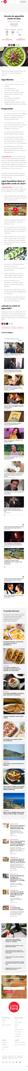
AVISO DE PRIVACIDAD (13, 996)
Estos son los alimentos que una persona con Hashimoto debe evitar (17, 827)
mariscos (20, 327)
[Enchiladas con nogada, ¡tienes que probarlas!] (14, 729)
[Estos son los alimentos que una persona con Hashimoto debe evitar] (6, 825)
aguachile (5, 311)
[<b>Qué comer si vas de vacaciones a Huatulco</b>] (14, 752)
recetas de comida (7, 39)
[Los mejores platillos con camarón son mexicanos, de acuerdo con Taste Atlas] (14, 656)
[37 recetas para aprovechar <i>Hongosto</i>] (6, 907)
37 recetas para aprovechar (16, 908)
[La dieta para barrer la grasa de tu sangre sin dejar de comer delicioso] (6, 859)
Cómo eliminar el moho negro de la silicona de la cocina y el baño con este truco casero (14, 951)
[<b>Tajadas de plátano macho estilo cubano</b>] (14, 706)
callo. (11, 177)
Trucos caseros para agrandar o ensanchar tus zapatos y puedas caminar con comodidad (13, 940)
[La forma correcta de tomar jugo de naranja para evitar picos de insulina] (6, 892)
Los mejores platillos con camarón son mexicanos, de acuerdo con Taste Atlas (12, 669)
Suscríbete (23, 1)
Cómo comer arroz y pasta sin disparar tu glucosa (14, 957)
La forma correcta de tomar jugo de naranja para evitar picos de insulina (17, 894)
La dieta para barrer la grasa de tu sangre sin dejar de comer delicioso (17, 860)
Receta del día (5, 327)
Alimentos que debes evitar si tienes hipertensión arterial (14, 946)
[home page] (5, 1)
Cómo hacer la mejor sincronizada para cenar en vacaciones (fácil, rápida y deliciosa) (13, 788)
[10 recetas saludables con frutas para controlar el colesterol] (14, 682)
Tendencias (6, 665)
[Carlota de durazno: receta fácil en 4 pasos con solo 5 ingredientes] (14, 632)
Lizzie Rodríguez (14, 25)
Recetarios (6, 691)
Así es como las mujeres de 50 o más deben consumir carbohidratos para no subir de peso (17, 843)
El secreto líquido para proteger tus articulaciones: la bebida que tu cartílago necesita (17, 878)
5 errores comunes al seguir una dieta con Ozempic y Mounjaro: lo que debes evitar (14, 963)
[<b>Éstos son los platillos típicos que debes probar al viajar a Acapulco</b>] (14, 801)
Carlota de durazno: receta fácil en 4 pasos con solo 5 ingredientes (13, 643)
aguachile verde (20, 39)
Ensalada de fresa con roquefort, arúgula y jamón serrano (13, 969)
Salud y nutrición (14, 823)
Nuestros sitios (19, 1017)
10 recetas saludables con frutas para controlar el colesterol (13, 694)
